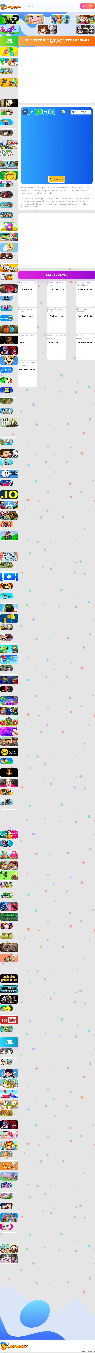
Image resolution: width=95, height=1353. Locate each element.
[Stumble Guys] (9, 858)
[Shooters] (6, 793)
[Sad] (9, 755)
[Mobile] (9, 580)
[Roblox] (9, 745)
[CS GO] (6, 258)
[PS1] (6, 690)
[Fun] (9, 363)
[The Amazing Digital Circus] (6, 927)
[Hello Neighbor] (6, 464)
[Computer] (9, 240)
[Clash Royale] (6, 217)
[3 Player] (9, 54)
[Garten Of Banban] (6, 381)
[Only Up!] (6, 629)
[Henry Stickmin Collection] (9, 477)
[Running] (9, 32)
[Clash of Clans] (6, 206)
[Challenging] (9, 178)
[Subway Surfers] (9, 868)
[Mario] (9, 539)
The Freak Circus (57, 316)
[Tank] (6, 896)
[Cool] (9, 250)
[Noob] (9, 621)
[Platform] (9, 662)
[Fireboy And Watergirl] (9, 332)
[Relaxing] (9, 734)
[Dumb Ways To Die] (6, 299)
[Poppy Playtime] (9, 683)
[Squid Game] (9, 837)
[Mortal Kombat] (6, 587)
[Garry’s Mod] (6, 371)
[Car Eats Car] (9, 147)
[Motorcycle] (6, 598)
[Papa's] (9, 1169)
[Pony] (6, 1187)
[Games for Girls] (34, 22)
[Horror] (47, 32)
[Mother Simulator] (6, 1156)
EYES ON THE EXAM (56, 343)
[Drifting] (6, 278)
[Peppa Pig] (9, 1179)
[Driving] (9, 291)
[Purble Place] (6, 1197)
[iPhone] (9, 518)
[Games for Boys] (9, 22)
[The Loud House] (9, 961)
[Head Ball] (9, 456)
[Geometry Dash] (6, 392)
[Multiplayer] (85, 32)
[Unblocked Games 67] (9, 992)
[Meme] (9, 559)
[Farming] (6, 1115)
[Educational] (9, 1107)
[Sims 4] (9, 1220)
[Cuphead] (9, 271)
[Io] (9, 497)
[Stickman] (6, 845)
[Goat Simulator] (6, 412)
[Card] (6, 155)
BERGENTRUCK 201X (86, 343)
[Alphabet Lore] (9, 85)
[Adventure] (85, 22)
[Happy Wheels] (6, 443)
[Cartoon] (9, 168)
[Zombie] (6, 1030)
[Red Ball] (9, 724)
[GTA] (9, 425)
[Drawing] (9, 1097)
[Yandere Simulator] (9, 1261)
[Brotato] (6, 134)
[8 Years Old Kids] (6, 72)
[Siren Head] (6, 804)
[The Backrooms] (6, 938)
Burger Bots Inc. (28, 289)
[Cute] (9, 1086)
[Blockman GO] (6, 124)
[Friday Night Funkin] (9, 353)
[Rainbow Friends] (9, 714)
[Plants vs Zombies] (9, 652)
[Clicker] (9, 229)
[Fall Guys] (6, 309)
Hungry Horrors (27, 316)
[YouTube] (9, 1023)
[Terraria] (9, 920)
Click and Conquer (28, 343)
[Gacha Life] (9, 1138)
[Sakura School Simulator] (6, 1207)
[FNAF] (9, 343)
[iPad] (9, 508)
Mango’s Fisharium (85, 316)
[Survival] (9, 878)
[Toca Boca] (9, 1251)
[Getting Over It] (6, 402)
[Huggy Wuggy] (6, 484)
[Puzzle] (9, 703)
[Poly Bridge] (6, 670)
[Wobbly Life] (6, 1010)
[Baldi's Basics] (6, 114)
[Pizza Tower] (6, 639)
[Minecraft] (6, 567)
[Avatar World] (6, 1063)
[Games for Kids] (9, 1148)
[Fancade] (6, 320)
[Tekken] (9, 909)
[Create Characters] (9, 1076)
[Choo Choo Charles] (6, 196)
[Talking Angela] (6, 1228)
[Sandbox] (6, 763)
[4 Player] (9, 65)
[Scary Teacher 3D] (9, 786)
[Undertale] (9, 1002)
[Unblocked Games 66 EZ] (9, 981)
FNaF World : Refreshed (28, 369)
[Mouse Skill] (9, 611)
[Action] (60, 22)
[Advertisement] (9, 1303)
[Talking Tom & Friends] (6, 886)
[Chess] (6, 186)
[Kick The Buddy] (6, 526)
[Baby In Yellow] (9, 106)
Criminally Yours (57, 289)
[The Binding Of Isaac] (9, 951)
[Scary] (9, 775)
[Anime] (6, 1053)
